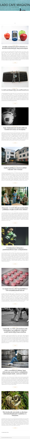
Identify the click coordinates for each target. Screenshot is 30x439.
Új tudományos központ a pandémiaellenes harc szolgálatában (15, 248)
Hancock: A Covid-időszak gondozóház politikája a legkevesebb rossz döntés (15, 208)
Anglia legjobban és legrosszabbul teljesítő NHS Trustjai (15, 168)
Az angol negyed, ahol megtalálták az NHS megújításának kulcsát (15, 289)
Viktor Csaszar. (10, 437)
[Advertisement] (15, 16)
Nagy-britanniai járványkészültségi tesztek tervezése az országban (15, 128)
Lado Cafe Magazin (15, 4)
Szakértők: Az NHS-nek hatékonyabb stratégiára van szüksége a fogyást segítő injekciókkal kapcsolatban (15, 330)
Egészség (14, 45)
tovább (15, 62)
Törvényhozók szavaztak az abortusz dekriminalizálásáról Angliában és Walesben (15, 413)
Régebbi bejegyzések (5, 432)
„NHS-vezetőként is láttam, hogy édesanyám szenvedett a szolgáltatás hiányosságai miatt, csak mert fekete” (15, 372)
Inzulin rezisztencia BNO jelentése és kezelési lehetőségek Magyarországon (15, 47)
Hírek (16, 45)
